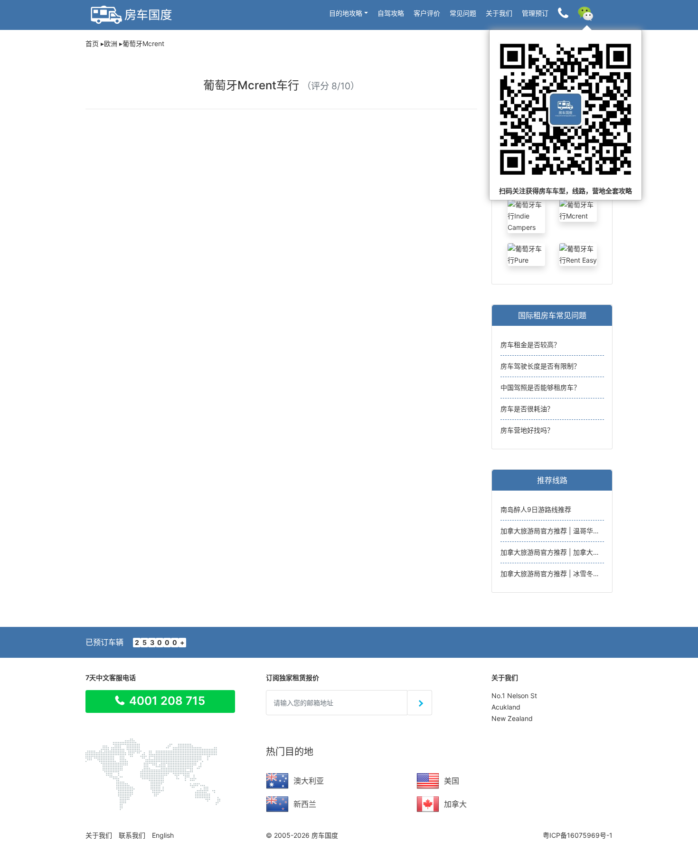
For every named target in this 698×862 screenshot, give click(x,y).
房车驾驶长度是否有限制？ (540, 366)
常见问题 (463, 13)
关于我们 (499, 13)
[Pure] (526, 253)
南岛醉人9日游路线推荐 (535, 509)
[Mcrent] (578, 209)
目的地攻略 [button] (345, 13)
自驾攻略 (390, 13)
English (163, 835)
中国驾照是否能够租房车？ (540, 387)
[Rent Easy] (578, 253)
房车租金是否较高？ (530, 345)
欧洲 (110, 43)
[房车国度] (131, 15)
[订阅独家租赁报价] (419, 702)
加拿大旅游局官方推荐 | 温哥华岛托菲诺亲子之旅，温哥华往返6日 (598, 531)
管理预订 (535, 13)
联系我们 (132, 835)
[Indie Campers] (526, 215)
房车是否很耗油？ (527, 409)
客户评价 (427, 13)
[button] (563, 14)
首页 (92, 43)
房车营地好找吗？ (527, 430)
